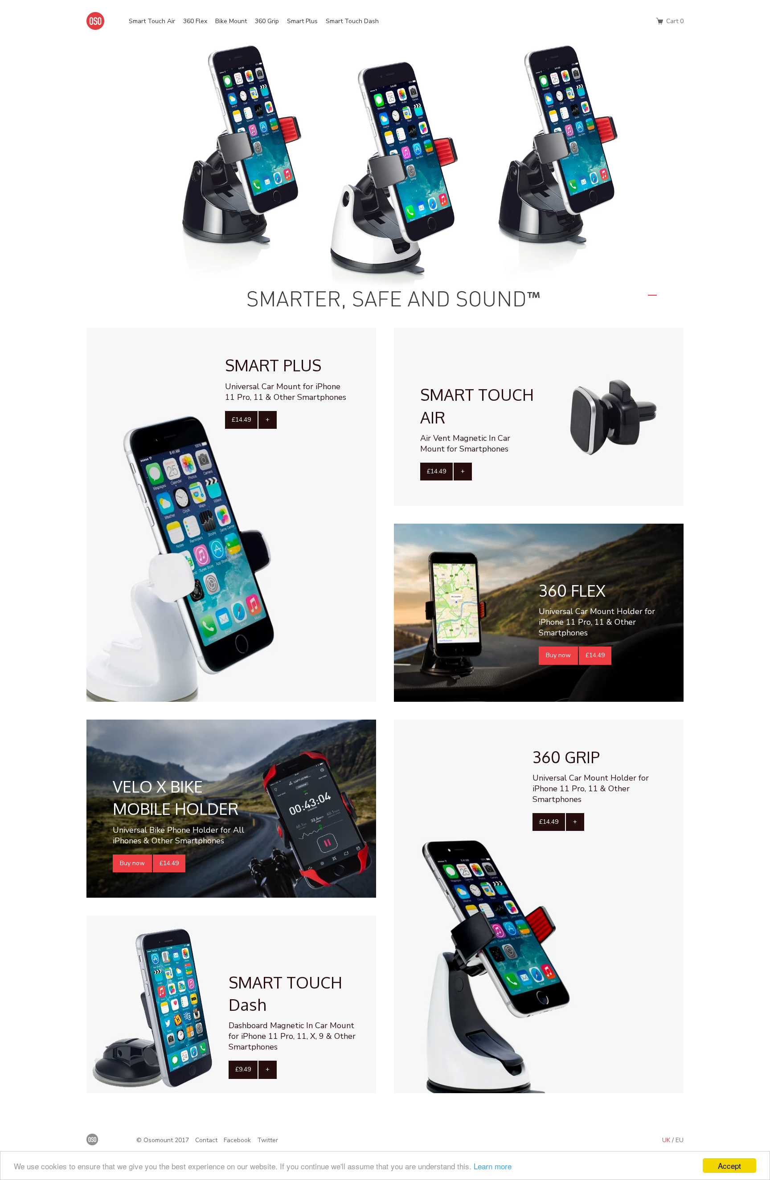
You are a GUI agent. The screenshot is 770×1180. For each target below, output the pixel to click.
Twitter (267, 1140)
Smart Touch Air (152, 21)
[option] (385, 176)
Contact (206, 1140)
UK (667, 1140)
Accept (729, 1165)
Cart (674, 21)
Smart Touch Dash (352, 21)
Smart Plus (302, 21)
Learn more (493, 1166)
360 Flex (195, 21)
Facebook (237, 1140)
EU (680, 1140)
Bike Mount (231, 21)
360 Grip (267, 21)
